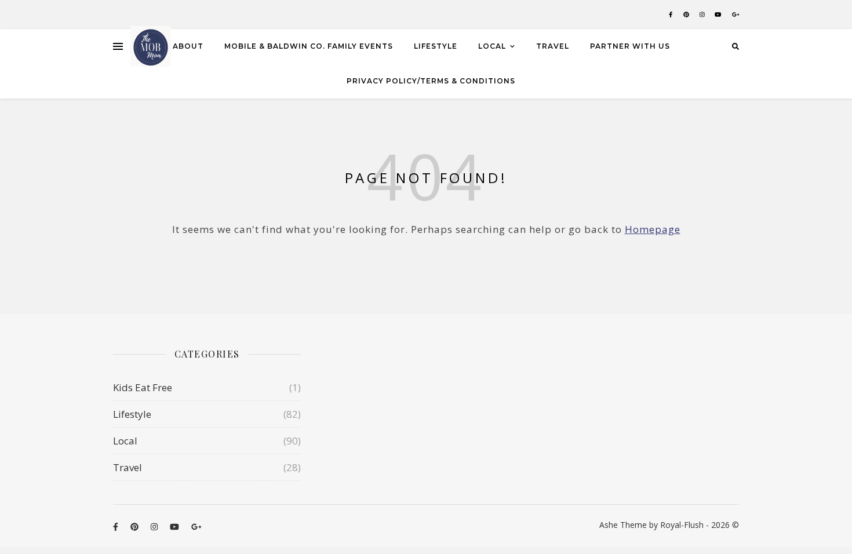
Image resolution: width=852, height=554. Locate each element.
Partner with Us (630, 46)
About (188, 46)
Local (492, 46)
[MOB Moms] (150, 46)
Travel (552, 46)
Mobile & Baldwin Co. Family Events (308, 46)
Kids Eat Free (142, 387)
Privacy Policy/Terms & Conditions (431, 80)
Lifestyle (435, 46)
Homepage (652, 229)
